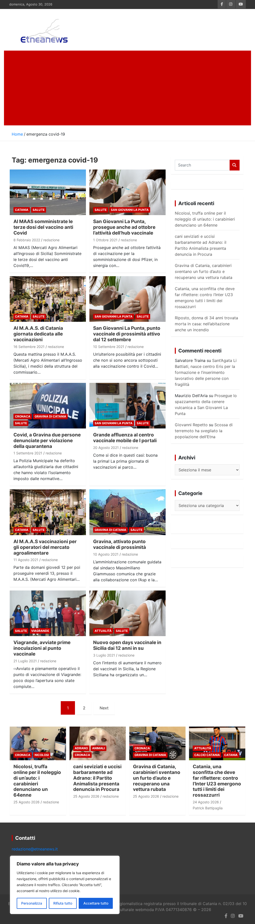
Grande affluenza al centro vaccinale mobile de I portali (125, 437)
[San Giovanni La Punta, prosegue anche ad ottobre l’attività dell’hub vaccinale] (127, 192)
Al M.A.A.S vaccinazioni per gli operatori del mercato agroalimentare (45, 547)
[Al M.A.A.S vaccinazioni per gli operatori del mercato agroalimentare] (47, 512)
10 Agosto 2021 (106, 554)
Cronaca (22, 416)
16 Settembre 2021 (29, 346)
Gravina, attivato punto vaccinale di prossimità (119, 544)
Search (235, 165)
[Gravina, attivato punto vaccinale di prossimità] (127, 512)
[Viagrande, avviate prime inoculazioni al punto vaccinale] (47, 613)
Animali (98, 748)
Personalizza (31, 903)
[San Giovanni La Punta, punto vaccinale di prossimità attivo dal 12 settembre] (127, 299)
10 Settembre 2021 (108, 346)
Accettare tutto (95, 903)
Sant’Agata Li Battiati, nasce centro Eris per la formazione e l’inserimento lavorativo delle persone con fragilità (206, 372)
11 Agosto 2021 (25, 560)
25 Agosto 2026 (26, 802)
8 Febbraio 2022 (26, 240)
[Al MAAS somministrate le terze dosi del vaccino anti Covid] (47, 192)
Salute (39, 210)
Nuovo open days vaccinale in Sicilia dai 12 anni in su (127, 645)
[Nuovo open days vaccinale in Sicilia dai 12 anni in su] (127, 613)
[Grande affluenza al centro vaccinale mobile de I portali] (127, 406)
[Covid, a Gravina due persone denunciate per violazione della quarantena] (47, 406)
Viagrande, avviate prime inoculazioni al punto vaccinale (41, 648)
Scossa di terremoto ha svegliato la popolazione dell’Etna (204, 430)
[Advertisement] (127, 88)
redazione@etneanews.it (35, 848)
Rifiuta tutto (62, 903)
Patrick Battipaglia (208, 808)
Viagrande (40, 631)
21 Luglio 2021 (25, 661)
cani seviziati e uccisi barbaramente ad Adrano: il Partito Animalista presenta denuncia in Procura (97, 778)
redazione (51, 240)
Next (104, 707)
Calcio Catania (207, 755)
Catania (21, 210)
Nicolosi (42, 755)
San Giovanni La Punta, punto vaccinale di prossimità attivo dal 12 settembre (126, 333)
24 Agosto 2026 (206, 802)
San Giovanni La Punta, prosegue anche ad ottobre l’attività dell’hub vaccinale (124, 227)
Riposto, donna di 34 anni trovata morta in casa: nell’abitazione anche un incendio (206, 323)
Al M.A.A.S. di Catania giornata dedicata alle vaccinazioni (38, 333)
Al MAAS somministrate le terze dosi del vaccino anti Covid (43, 227)
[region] (65, 885)
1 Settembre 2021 (27, 453)
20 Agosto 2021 (106, 447)
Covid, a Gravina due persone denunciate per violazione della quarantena (47, 440)
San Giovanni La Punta (130, 210)
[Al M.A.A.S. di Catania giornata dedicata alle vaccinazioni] (47, 299)
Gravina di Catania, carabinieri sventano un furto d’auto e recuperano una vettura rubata (203, 271)
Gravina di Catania (50, 416)
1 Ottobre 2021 (105, 240)
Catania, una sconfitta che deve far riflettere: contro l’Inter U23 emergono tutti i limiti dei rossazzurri (217, 781)
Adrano (81, 748)
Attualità (103, 631)
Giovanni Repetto (191, 424)
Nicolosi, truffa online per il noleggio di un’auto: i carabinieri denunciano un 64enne (205, 219)
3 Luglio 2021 (104, 655)
